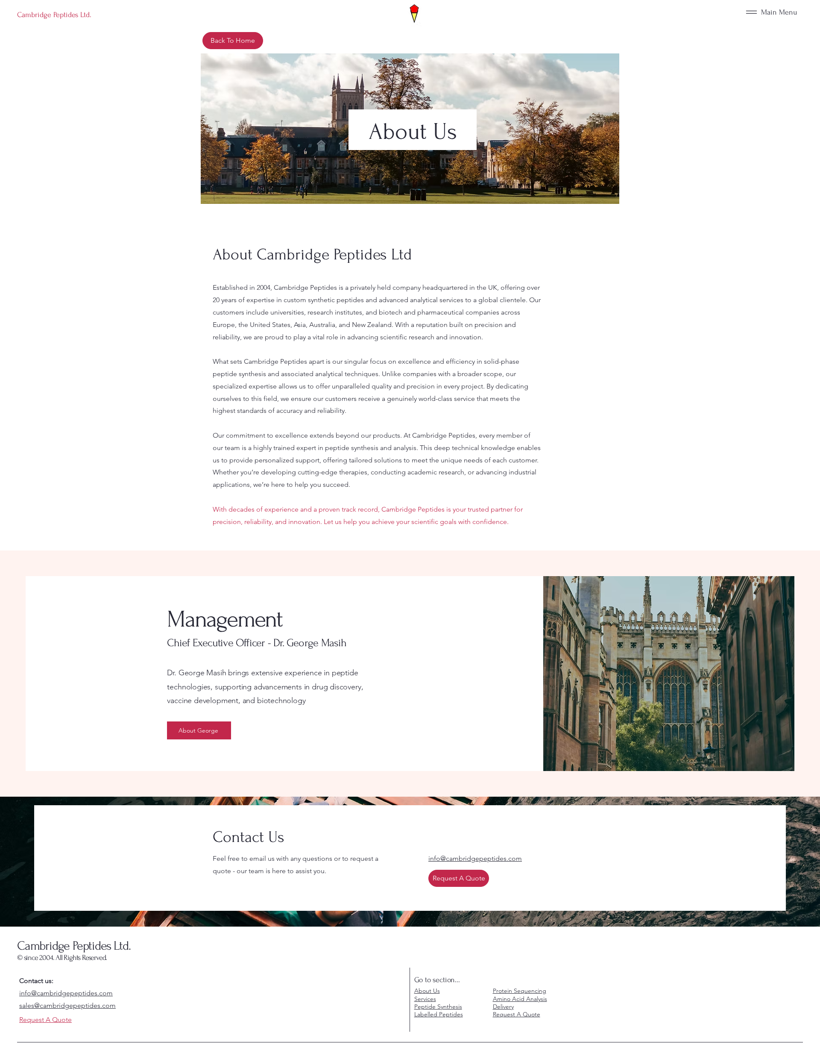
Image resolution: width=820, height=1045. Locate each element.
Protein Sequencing (519, 991)
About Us (427, 991)
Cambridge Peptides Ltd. (73, 946)
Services (425, 999)
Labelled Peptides (438, 1014)
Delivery (503, 1006)
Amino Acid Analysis (520, 999)
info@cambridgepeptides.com (66, 993)
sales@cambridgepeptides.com (67, 1005)
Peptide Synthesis (438, 1006)
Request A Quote (516, 1014)
